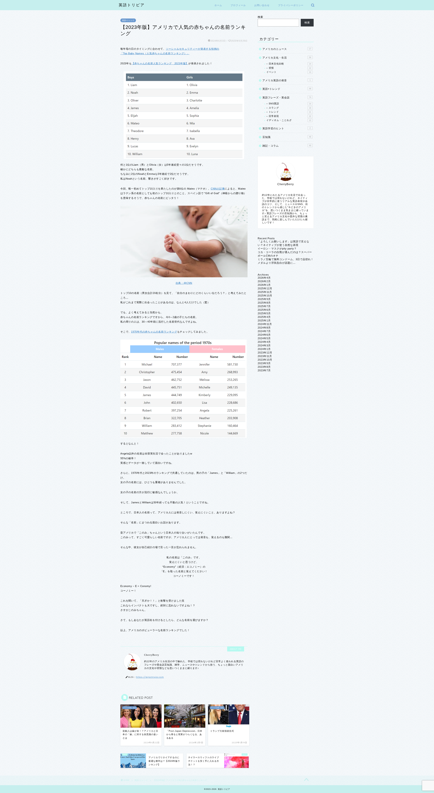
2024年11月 (265, 324)
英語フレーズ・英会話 (286, 97)
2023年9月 (264, 363)
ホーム (218, 5)
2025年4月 (264, 316)
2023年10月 (265, 359)
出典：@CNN (184, 283)
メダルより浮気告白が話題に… (277, 262)
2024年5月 (264, 338)
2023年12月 (265, 352)
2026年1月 (264, 284)
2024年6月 (264, 334)
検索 (260, 16)
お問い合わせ (262, 5)
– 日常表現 (288, 116)
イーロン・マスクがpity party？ (277, 248)
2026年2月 (264, 281)
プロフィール (238, 5)
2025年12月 (265, 288)
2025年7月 (264, 306)
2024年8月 (264, 327)
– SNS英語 (288, 103)
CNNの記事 (218, 188)
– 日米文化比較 (288, 63)
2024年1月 (264, 349)
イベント (288, 72)
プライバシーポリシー (290, 5)
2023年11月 (265, 356)
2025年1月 (264, 320)
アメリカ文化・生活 (286, 57)
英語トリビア (132, 5)
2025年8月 (264, 302)
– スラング (288, 108)
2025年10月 (265, 295)
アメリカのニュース (286, 49)
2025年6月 (264, 309)
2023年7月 (264, 370)
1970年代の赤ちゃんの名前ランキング (154, 331)
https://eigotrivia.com (150, 676)
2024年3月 (264, 345)
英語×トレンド (128, 20)
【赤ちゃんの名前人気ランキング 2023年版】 (160, 63)
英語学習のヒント (286, 128)
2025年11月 (265, 292)
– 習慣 (288, 68)
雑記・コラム (286, 145)
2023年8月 (264, 366)
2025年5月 (264, 313)
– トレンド (288, 112)
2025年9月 (264, 299)
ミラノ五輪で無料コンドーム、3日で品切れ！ (285, 259)
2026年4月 (264, 277)
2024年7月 (264, 331)
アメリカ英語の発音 (286, 80)
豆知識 (286, 137)
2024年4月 (264, 341)
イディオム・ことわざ (288, 120)
